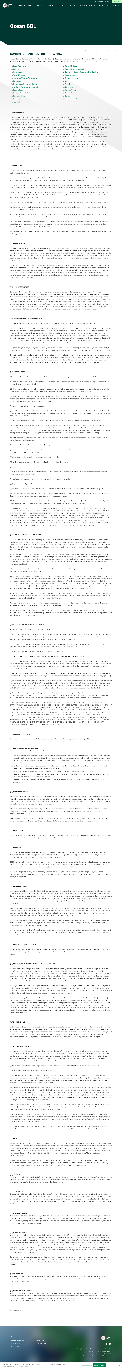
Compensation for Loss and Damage (25, 84)
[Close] (119, 1365)
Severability (69, 96)
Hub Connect (40, 1340)
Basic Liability (17, 81)
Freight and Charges (72, 78)
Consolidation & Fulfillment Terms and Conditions (97, 1351)
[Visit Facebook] (106, 1344)
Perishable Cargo (71, 66)
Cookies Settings (87, 1365)
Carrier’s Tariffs (70, 93)
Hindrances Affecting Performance (25, 78)
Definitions (16, 69)
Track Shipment (99, 1)
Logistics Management (49, 5)
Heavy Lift (16, 102)
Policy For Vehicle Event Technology (101, 1354)
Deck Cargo (17, 99)
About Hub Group (113, 5)
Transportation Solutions (28, 5)
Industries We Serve (68, 5)
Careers (101, 5)
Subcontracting (18, 72)
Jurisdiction (69, 87)
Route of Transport (19, 75)
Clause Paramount (19, 66)
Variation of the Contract (73, 99)
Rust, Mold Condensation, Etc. (75, 69)
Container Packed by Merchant (23, 93)
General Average (71, 90)
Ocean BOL (108, 1349)
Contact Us (39, 1347)
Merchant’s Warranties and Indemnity (26, 87)
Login (117, 1)
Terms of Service (99, 1349)
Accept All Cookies (99, 1365)
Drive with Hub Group (87, 5)
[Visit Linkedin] (110, 1344)
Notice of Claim (70, 75)
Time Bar (68, 84)
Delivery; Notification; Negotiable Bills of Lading (81, 72)
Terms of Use (89, 1349)
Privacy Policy (81, 1349)
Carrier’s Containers (20, 90)
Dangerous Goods (19, 96)
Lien (66, 81)
